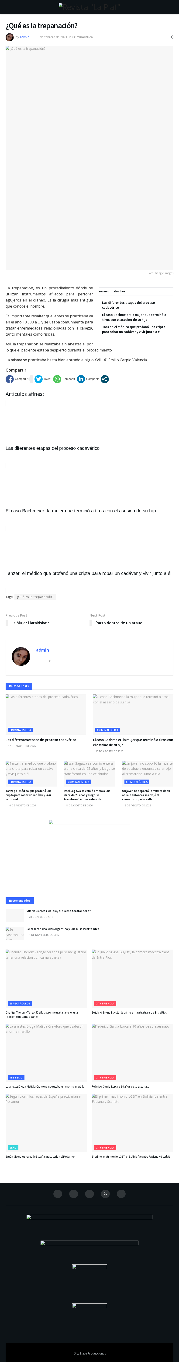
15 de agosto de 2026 (109, 751)
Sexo (13, 1147)
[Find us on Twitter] (105, 1194)
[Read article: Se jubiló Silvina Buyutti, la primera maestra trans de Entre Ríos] (132, 979)
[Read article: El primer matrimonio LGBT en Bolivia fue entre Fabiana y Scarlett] (132, 1123)
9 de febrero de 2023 (52, 37)
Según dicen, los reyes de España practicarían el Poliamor (40, 1157)
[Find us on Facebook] (57, 1194)
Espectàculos (20, 1003)
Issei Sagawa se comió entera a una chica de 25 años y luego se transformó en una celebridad (87, 795)
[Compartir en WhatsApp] (64, 379)
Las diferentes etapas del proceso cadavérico (41, 739)
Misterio (16, 1077)
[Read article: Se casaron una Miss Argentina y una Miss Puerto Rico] (15, 933)
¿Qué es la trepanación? (35, 597)
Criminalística (82, 37)
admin (24, 37)
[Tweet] (42, 379)
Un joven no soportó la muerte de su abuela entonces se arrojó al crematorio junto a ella (146, 795)
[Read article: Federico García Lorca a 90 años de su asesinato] (132, 1053)
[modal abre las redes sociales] (105, 379)
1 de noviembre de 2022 (43, 934)
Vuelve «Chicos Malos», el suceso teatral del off (59, 911)
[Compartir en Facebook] (17, 379)
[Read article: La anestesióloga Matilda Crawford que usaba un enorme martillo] (46, 1053)
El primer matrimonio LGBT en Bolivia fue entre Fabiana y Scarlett (131, 1157)
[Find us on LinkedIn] (89, 1194)
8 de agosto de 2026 (79, 805)
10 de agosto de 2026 (21, 805)
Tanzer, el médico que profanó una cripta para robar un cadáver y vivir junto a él (28, 795)
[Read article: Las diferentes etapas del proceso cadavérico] (46, 714)
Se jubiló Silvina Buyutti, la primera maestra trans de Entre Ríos (129, 1012)
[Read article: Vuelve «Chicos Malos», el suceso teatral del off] (15, 915)
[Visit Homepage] (89, 7)
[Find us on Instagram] (73, 1194)
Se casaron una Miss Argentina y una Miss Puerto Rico (63, 929)
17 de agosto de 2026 (21, 746)
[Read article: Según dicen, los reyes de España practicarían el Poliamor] (46, 1123)
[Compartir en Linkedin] (88, 379)
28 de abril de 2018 (40, 917)
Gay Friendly (105, 1003)
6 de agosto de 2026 (137, 805)
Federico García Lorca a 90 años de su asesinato (120, 1087)
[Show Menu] (8, 7)
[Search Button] (171, 7)
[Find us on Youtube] (121, 1194)
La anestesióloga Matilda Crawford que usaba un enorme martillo (45, 1087)
